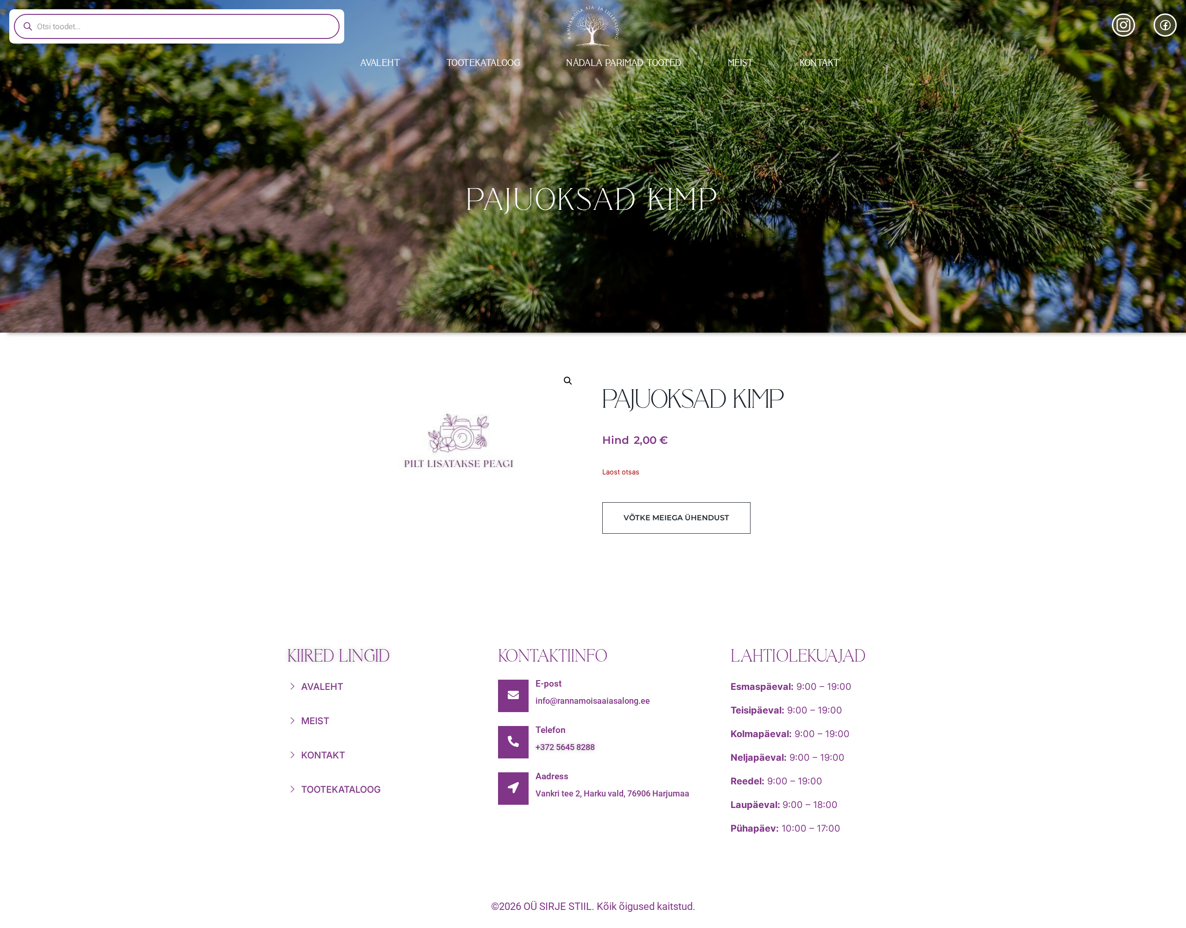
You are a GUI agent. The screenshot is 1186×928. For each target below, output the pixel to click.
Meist (741, 63)
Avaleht (380, 63)
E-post (548, 683)
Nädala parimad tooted (624, 63)
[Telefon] (513, 742)
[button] (568, 380)
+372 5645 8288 (565, 747)
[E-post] (513, 696)
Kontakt (820, 63)
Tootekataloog (483, 63)
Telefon (551, 730)
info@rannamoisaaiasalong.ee (593, 701)
